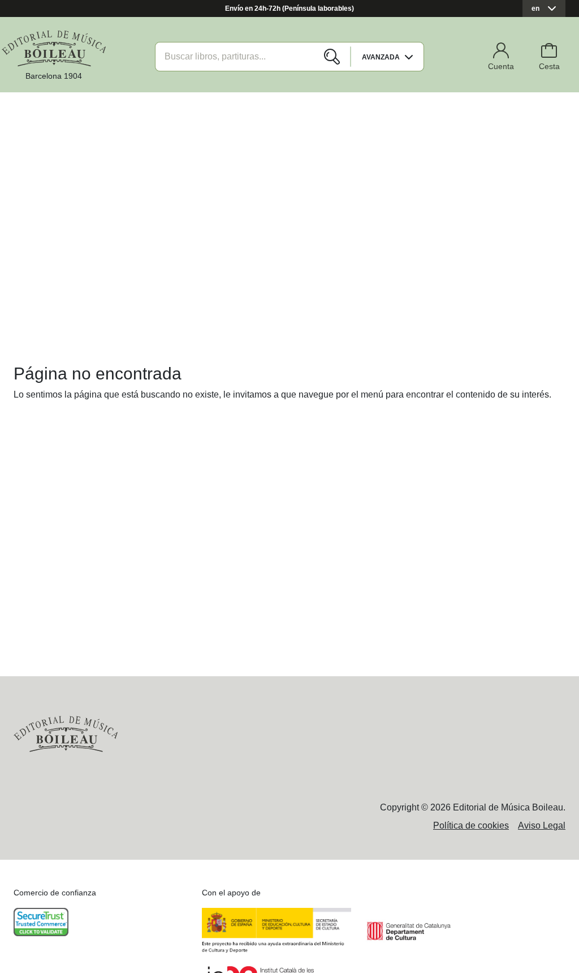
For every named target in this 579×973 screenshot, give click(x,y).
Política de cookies (471, 825)
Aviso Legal (541, 825)
